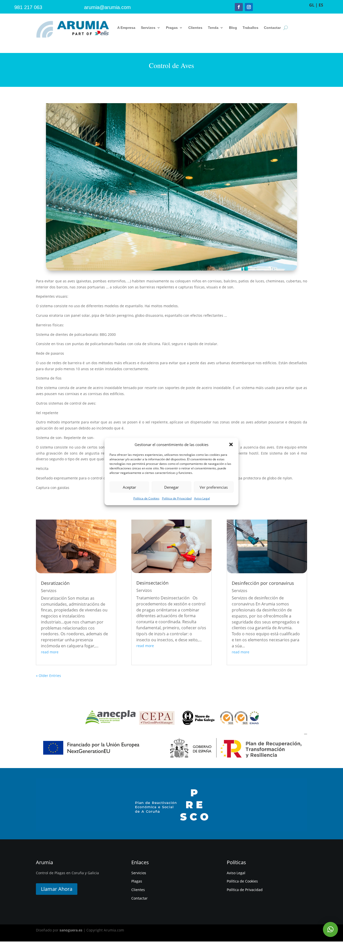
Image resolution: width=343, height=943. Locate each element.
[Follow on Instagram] (249, 7)
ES (321, 5)
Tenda (213, 28)
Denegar (171, 487)
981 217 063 (28, 7)
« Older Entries (48, 675)
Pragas (172, 28)
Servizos (148, 28)
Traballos (250, 28)
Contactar (272, 28)
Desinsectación (152, 583)
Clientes (195, 28)
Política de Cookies (146, 498)
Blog (233, 28)
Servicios (138, 872)
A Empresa (126, 28)
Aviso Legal (202, 498)
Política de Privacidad (177, 498)
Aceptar (129, 487)
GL (311, 5)
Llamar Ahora (56, 889)
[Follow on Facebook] (239, 7)
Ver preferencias (214, 487)
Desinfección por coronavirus (263, 583)
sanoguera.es (71, 930)
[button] (231, 444)
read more (50, 652)
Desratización (55, 583)
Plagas (136, 881)
